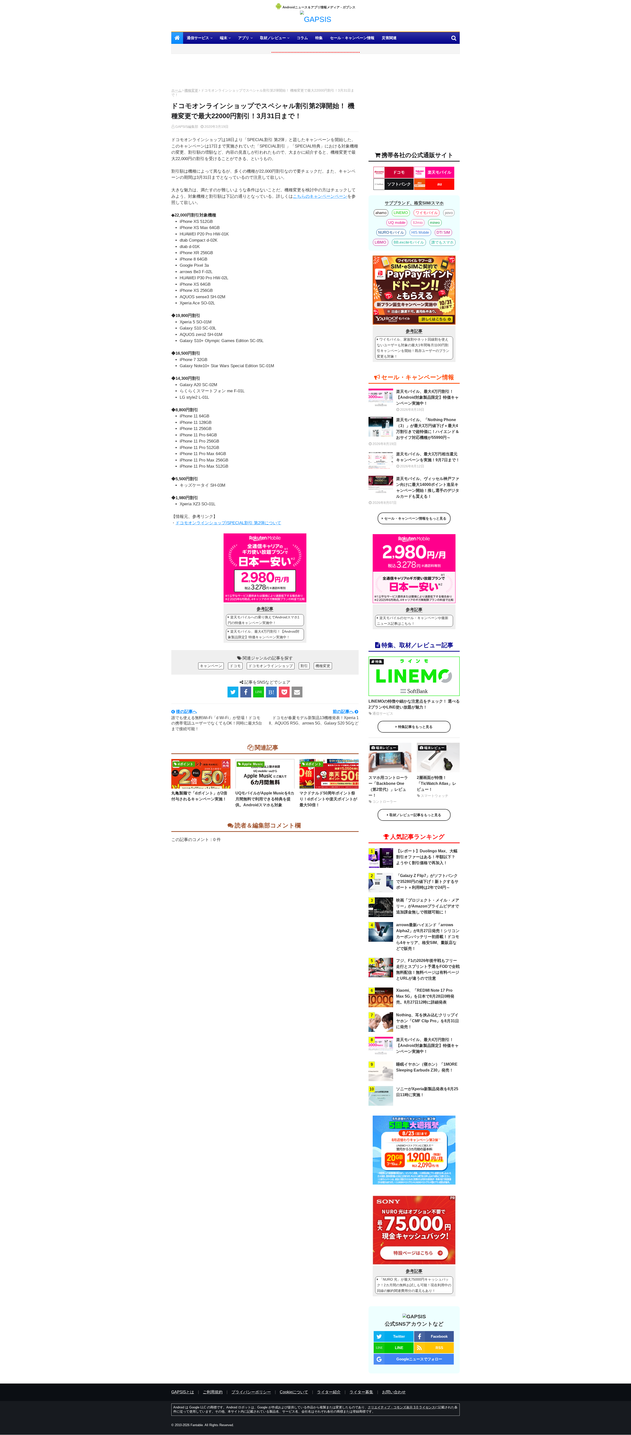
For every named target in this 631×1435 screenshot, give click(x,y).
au (439, 184)
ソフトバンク (399, 184)
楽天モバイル (439, 172)
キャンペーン (211, 666)
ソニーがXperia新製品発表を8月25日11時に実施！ (427, 1092)
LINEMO (401, 213)
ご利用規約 (213, 1392)
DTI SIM (443, 232)
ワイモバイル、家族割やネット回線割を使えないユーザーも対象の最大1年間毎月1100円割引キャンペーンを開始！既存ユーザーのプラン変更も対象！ (413, 347)
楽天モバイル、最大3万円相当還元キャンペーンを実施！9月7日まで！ (428, 457)
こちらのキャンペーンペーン (320, 196)
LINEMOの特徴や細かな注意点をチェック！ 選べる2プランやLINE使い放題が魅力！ (414, 704)
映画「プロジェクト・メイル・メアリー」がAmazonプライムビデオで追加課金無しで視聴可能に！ (427, 906)
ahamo (380, 213)
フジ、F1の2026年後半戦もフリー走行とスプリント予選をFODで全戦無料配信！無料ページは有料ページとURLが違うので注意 (428, 969)
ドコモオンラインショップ (270, 666)
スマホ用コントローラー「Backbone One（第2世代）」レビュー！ (388, 786)
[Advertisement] (265, 72)
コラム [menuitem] (302, 38)
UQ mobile (396, 222)
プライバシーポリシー (251, 1392)
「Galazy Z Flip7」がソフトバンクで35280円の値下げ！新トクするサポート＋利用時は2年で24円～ (427, 882)
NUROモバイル (391, 232)
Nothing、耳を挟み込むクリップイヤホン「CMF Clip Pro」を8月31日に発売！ (427, 1021)
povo (449, 213)
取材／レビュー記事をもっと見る (415, 815)
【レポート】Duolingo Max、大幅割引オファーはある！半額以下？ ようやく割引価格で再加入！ (426, 857)
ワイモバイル (427, 213)
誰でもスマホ (442, 242)
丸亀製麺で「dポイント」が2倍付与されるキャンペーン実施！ (199, 796)
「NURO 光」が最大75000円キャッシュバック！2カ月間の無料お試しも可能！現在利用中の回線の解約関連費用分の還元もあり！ (414, 1285)
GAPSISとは (182, 1392)
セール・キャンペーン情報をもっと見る (415, 518)
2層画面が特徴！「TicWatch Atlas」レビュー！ (436, 783)
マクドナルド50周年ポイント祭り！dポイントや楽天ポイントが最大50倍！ (328, 799)
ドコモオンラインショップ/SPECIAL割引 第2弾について (228, 523)
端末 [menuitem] (223, 38)
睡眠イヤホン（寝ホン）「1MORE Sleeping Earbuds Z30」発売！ (426, 1067)
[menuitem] (177, 38)
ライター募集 (361, 1392)
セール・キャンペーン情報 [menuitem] (352, 38)
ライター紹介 (329, 1392)
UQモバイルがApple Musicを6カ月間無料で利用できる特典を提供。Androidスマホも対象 (264, 799)
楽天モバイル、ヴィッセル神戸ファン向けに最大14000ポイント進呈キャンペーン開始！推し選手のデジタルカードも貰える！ (427, 487)
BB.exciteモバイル (409, 242)
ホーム (176, 90)
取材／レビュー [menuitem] (273, 38)
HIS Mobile (420, 232)
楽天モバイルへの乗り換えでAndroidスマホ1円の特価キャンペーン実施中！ (263, 620)
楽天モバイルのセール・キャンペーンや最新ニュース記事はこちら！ (412, 621)
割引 (304, 666)
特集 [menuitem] (319, 38)
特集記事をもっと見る (415, 727)
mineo (435, 222)
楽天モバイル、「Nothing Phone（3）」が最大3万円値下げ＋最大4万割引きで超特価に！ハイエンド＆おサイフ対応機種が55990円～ (427, 429)
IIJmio (418, 222)
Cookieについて (294, 1392)
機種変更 (191, 90)
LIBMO (380, 242)
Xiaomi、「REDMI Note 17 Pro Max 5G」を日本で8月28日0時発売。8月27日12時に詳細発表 (425, 996)
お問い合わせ (394, 1392)
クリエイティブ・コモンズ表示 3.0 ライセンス (401, 1407)
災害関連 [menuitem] (389, 38)
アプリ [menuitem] (243, 38)
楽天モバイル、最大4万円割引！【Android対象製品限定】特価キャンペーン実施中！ (263, 634)
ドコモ (235, 666)
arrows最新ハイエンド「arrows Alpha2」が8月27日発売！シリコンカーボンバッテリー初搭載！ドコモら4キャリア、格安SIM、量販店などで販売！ (427, 937)
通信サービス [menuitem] (198, 38)
